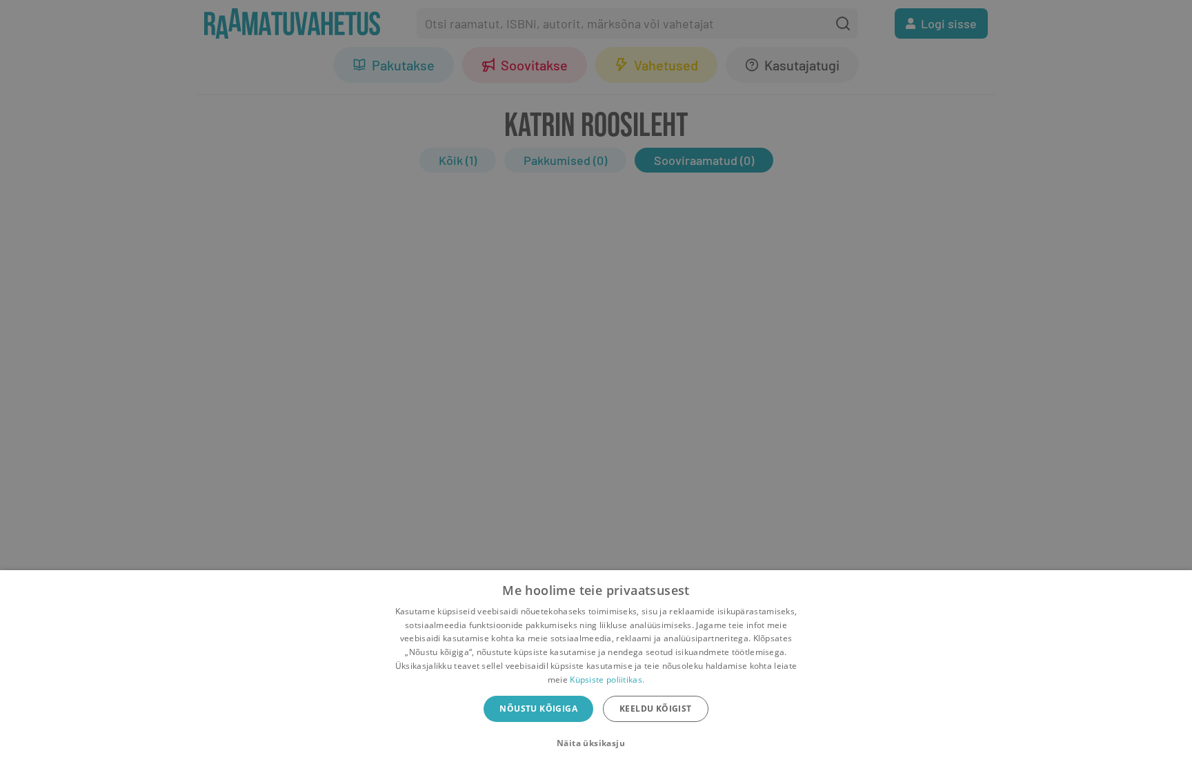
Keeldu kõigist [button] (655, 708)
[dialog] (596, 670)
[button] (596, 743)
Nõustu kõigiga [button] (538, 708)
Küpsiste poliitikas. (607, 679)
